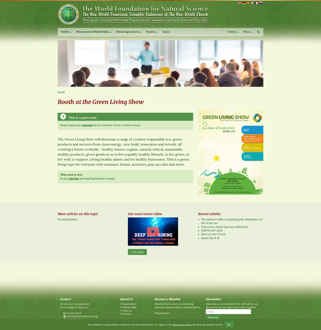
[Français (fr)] (256, 2)
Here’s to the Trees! (213, 234)
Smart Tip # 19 (210, 238)
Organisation (130, 303)
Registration (163, 313)
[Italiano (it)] (252, 2)
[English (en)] (239, 2)
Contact (127, 313)
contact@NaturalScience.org (82, 316)
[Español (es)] (248, 2)
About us (127, 310)
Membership (129, 307)
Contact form (74, 313)
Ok (229, 324)
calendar (87, 125)
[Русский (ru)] (261, 2)
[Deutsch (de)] (243, 2)
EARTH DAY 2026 (212, 230)
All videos (138, 251)
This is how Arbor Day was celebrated (224, 226)
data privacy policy (182, 324)
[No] (316, 324)
